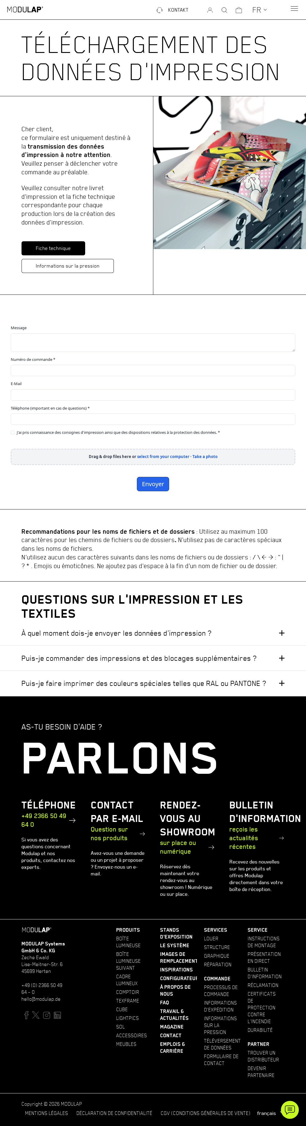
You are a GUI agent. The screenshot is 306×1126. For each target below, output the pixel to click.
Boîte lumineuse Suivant (128, 961)
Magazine (172, 1027)
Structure (217, 947)
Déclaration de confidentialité (114, 1113)
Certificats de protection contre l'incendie (262, 1007)
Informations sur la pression (68, 266)
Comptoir (127, 992)
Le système (174, 945)
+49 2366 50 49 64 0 (44, 820)
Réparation (218, 965)
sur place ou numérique (178, 847)
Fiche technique (53, 248)
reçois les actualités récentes (244, 838)
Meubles (126, 1044)
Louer (211, 939)
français (267, 1113)
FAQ (164, 1003)
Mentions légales (46, 1113)
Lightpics (127, 1018)
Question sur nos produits (109, 834)
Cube (122, 1009)
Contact (171, 1035)
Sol (120, 1027)
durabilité (260, 1030)
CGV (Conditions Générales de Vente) (205, 1113)
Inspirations (176, 970)
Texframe (127, 1001)
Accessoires (131, 1035)
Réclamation (263, 985)
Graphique (217, 956)
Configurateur (179, 978)
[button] (260, 9)
